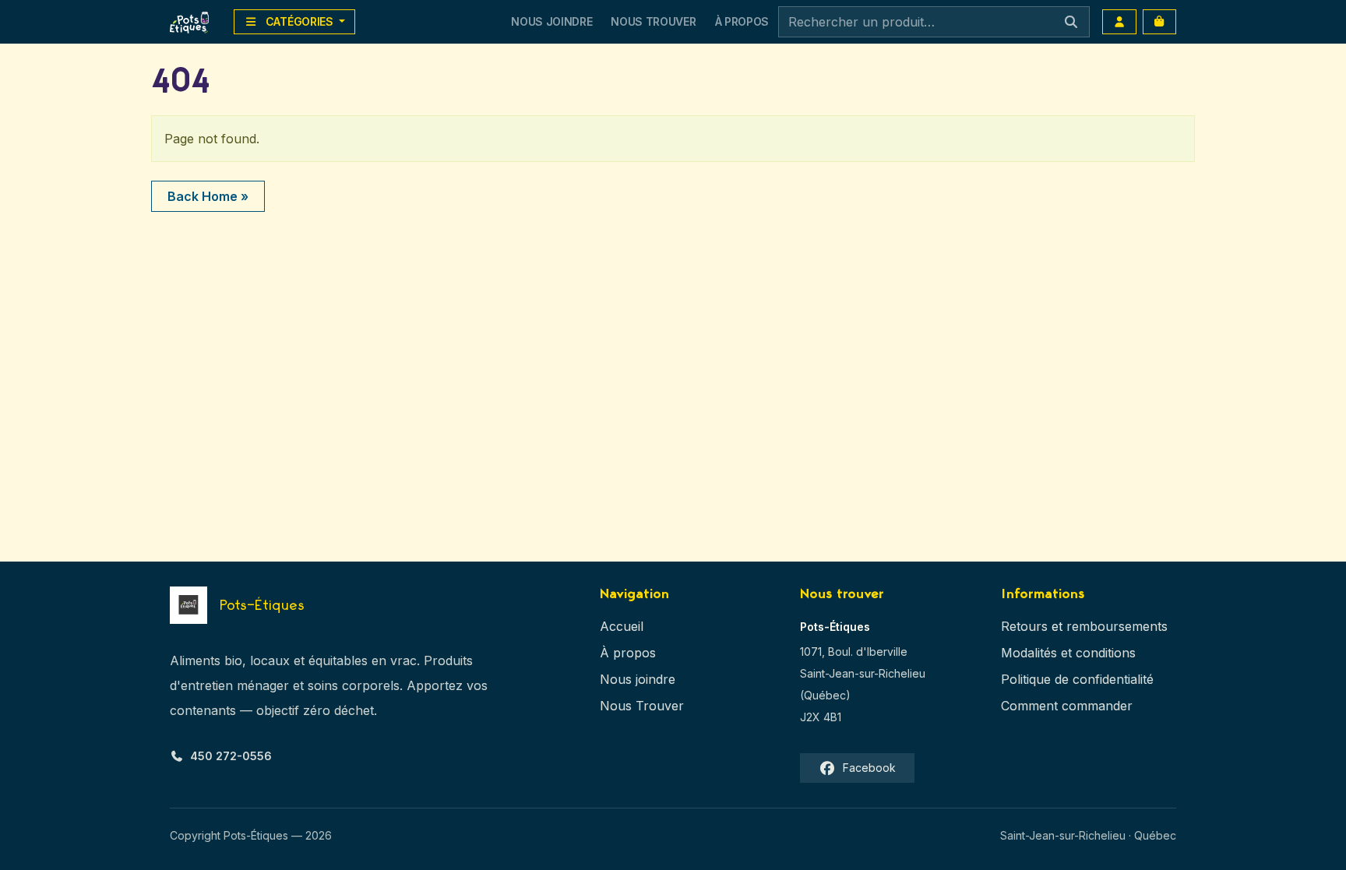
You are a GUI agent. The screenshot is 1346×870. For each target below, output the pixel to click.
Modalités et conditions (1068, 652)
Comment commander (1067, 705)
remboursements (1117, 626)
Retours (1024, 626)
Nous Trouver (653, 21)
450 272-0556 (231, 756)
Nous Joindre (551, 21)
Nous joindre (637, 679)
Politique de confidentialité (1077, 679)
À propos (628, 652)
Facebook (869, 767)
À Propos (742, 21)
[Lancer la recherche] (1071, 21)
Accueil (621, 626)
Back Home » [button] (207, 196)
